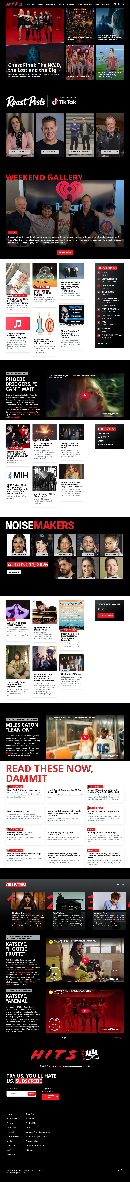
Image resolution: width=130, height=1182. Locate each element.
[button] (119, 1037)
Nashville (88, 4)
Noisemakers (12, 1136)
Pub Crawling (105, 444)
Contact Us (30, 1123)
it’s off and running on (23, 412)
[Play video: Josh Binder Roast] (50, 135)
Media (97, 4)
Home (9, 1114)
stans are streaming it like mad (21, 970)
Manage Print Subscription (37, 1132)
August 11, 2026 (28, 564)
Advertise (29, 1118)
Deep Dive (105, 4)
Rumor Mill (30, 4)
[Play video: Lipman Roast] (80, 135)
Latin (80, 4)
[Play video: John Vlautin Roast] (110, 135)
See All (118, 884)
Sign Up (31, 1093)
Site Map (29, 1149)
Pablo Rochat (35, 414)
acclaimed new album (29, 407)
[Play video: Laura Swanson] (20, 135)
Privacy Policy (31, 1141)
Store (27, 1127)
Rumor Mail (11, 1088)
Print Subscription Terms (37, 1136)
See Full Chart (103, 343)
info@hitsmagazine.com (15, 1173)
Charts (40, 4)
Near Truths (51, 4)
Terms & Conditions (34, 1145)
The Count (71, 4)
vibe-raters (16, 884)
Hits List (61, 4)
